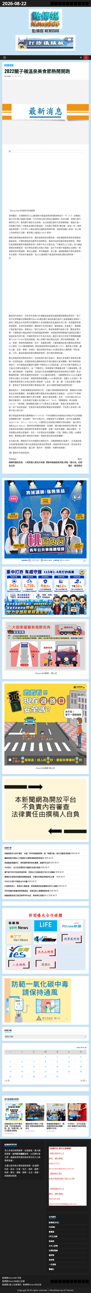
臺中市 (78, 1115)
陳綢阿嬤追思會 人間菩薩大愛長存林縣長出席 (27, 462)
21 (34, 1071)
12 (10, 1066)
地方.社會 (9, 1118)
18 (81, 1066)
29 (45, 1076)
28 (34, 1076)
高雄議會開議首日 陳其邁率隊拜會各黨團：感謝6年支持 (27, 862)
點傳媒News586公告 (32, 1284)
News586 (7, 76)
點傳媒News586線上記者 (13, 1281)
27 (22, 1076)
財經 (11, 65)
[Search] (81, 57)
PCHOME (52, 1227)
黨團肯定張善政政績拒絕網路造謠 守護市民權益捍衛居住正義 (30, 876)
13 (22, 1066)
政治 (50, 1118)
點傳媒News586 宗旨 (11, 1278)
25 (81, 1071)
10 (69, 1061)
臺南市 (6, 65)
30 (57, 1076)
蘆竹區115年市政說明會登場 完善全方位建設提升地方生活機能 (29, 872)
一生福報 (52, 1264)
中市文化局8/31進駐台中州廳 (16, 881)
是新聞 (51, 1259)
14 (34, 1066)
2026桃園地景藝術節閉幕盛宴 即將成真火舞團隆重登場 (26, 890)
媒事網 (51, 1241)
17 (69, 1066)
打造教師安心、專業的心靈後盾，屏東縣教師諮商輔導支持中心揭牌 (31, 886)
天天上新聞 (53, 1245)
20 (22, 1071)
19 (10, 1071)
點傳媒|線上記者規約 (11, 1284)
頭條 (71, 1118)
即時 (86, 57)
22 (45, 1071)
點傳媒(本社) (54, 1222)
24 (69, 1071)
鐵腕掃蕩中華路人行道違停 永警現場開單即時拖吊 (24, 858)
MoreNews (55, 1290)
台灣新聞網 (53, 1250)
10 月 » (83, 1080)
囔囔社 (51, 1269)
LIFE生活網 (53, 1236)
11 (81, 1061)
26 (10, 1076)
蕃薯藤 (51, 1231)
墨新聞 (51, 1255)
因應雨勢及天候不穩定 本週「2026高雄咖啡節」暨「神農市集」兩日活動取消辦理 (37, 853)
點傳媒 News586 (45, 31)
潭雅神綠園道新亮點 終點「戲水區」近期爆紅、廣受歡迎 (64, 462)
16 (57, 1066)
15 (45, 1066)
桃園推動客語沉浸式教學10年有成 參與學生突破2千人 (26, 895)
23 (57, 1071)
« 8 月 (7, 1080)
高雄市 (15, 1118)
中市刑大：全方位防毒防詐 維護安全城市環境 (22, 867)
